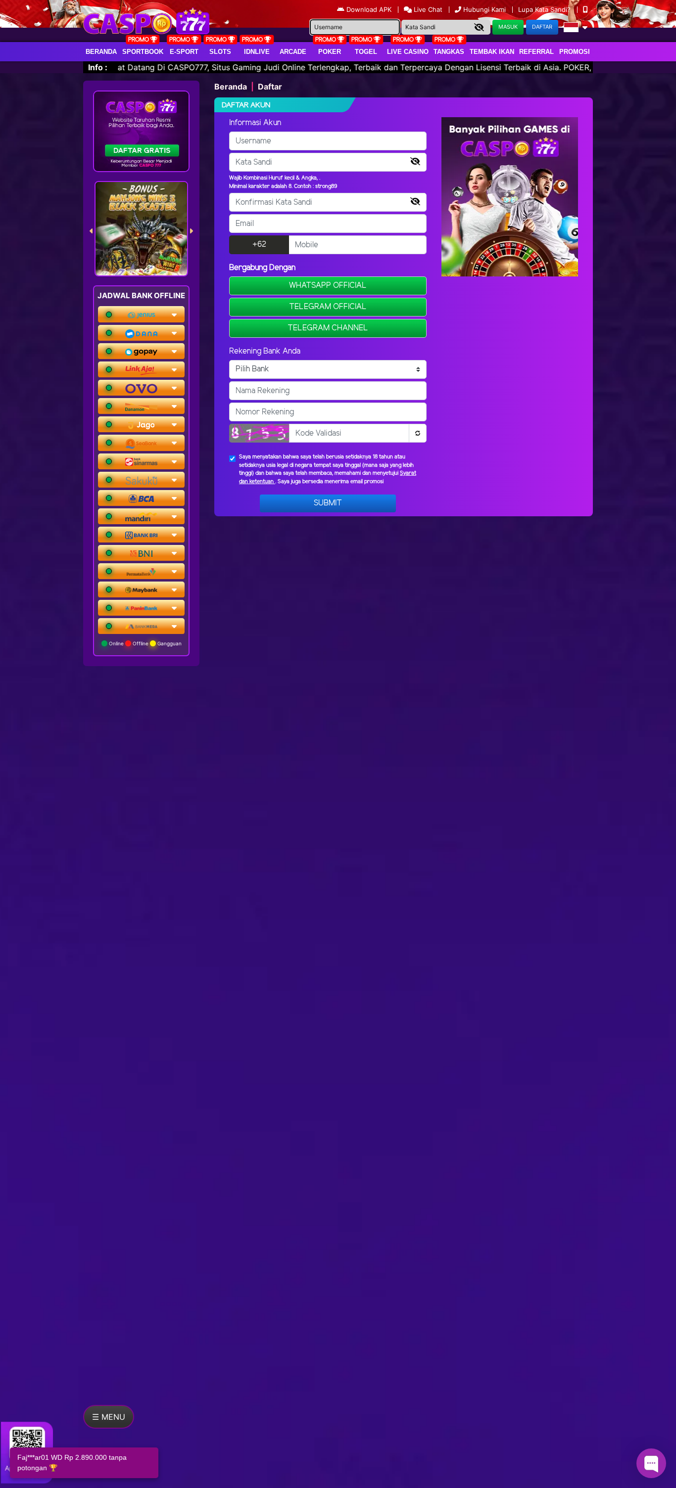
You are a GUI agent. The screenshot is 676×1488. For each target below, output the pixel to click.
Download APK (368, 9)
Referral (536, 51)
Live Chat (427, 9)
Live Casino (408, 51)
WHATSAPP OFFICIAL (328, 285)
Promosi (574, 51)
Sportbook (142, 51)
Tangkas (449, 51)
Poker (329, 51)
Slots (220, 51)
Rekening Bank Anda (264, 351)
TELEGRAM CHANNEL (328, 328)
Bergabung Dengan (262, 267)
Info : (97, 67)
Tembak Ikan (492, 51)
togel (366, 51)
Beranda (101, 51)
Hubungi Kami (484, 9)
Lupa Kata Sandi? (545, 9)
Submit (328, 503)
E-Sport (184, 51)
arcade (293, 51)
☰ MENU (108, 1417)
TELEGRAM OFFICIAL (328, 307)
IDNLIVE (257, 51)
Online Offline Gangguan (144, 643)
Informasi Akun (255, 123)
